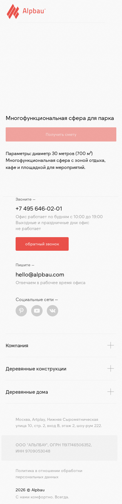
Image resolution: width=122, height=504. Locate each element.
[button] (42, 244)
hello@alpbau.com (40, 274)
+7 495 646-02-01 (39, 208)
